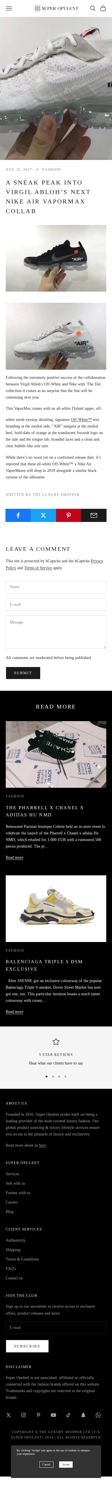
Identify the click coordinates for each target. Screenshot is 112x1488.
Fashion (52, 170)
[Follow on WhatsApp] (98, 1415)
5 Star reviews (56, 1055)
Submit (23, 673)
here (42, 1145)
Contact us (14, 1278)
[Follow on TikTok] (68, 1415)
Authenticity (16, 1240)
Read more (14, 857)
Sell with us (15, 1183)
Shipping (13, 1250)
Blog (9, 1212)
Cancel (46, 1464)
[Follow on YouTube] (53, 1415)
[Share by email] (93, 515)
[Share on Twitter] (43, 515)
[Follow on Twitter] (8, 1415)
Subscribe (27, 1346)
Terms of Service (38, 568)
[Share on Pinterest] (68, 515)
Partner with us (18, 1193)
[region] (56, 1052)
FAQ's (11, 1269)
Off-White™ (81, 419)
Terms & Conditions (22, 1259)
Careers (12, 1202)
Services (12, 1174)
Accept (66, 1464)
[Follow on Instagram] (23, 1415)
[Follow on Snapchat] (83, 1415)
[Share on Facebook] (18, 515)
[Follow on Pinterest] (38, 1415)
